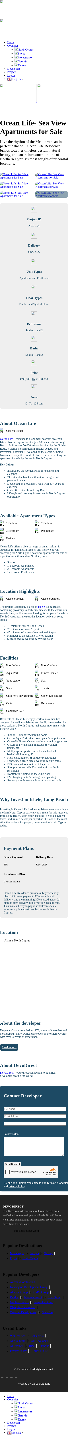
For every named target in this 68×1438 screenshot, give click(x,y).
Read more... (9, 1047)
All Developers (39, 1340)
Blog (32, 1345)
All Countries (17, 1340)
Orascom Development (23, 1312)
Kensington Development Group (29, 1287)
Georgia (22, 61)
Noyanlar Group (43, 1302)
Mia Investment (33, 1297)
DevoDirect (6, 1072)
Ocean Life (6, 438)
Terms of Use (40, 1350)
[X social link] (7, 1376)
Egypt (21, 53)
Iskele (41, 606)
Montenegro (25, 57)
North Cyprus (26, 49)
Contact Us (37, 1335)
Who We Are (17, 1335)
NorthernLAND (19, 1302)
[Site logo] (22, 17)
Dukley (14, 1297)
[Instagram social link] (11, 1376)
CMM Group (41, 1292)
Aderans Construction (22, 1281)
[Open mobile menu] (34, 106)
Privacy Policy (17, 1186)
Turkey (22, 65)
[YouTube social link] (16, 1376)
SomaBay (47, 1312)
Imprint (44, 1345)
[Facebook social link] (2, 1376)
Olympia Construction (22, 1307)
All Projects (16, 1345)
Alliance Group (19, 1292)
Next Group (54, 1297)
